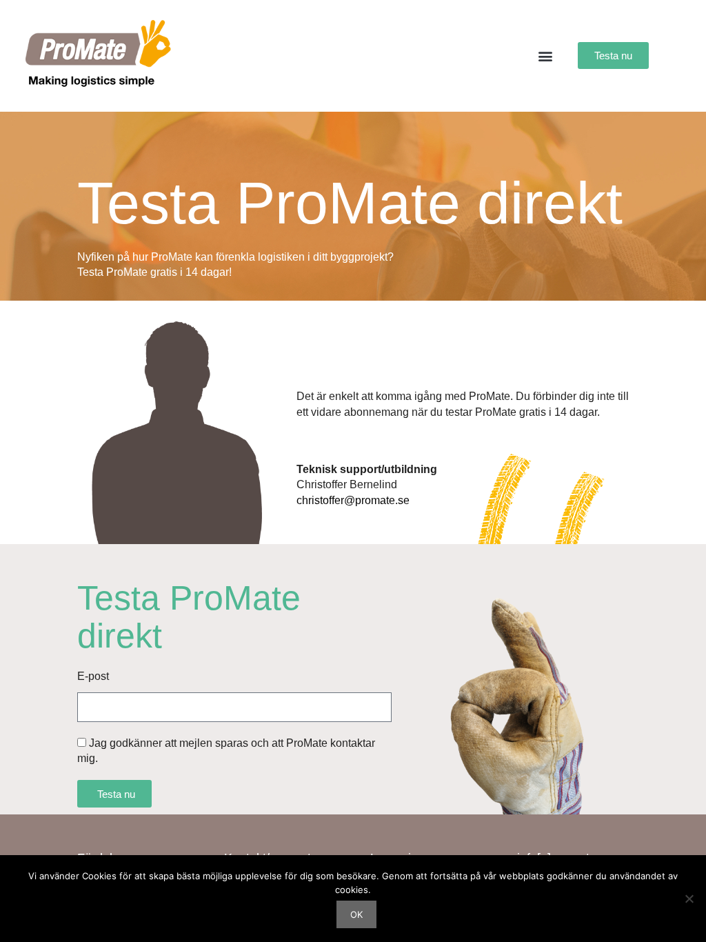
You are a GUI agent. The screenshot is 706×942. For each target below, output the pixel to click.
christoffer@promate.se (353, 500)
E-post (93, 676)
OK (356, 914)
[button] (545, 55)
